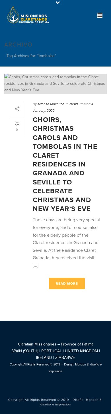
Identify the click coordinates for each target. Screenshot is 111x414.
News (73, 104)
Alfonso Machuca (51, 104)
